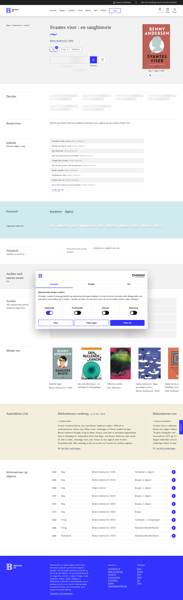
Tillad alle (127, 323)
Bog (53, 49)
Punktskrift (76, 49)
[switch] (77, 313)
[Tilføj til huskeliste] (102, 59)
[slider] (156, 48)
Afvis (56, 323)
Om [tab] (128, 284)
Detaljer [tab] (91, 284)
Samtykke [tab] (54, 284)
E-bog (63, 49)
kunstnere (56, 211)
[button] (113, 472)
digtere (69, 211)
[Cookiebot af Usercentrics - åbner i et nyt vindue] (134, 276)
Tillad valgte (91, 323)
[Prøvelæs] (93, 59)
